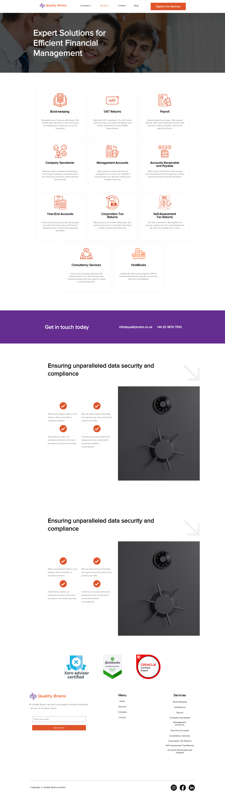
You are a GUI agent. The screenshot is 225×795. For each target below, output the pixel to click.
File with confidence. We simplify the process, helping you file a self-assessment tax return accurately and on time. (164, 225)
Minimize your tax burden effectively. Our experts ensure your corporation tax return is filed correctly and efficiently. (112, 225)
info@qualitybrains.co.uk (135, 327)
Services (122, 707)
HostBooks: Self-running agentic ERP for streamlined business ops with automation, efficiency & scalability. (138, 276)
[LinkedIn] (192, 788)
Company (122, 712)
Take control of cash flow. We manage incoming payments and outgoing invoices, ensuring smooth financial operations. (164, 174)
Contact (122, 717)
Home (122, 701)
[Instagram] (174, 788)
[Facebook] (183, 788)
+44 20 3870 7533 (169, 327)
